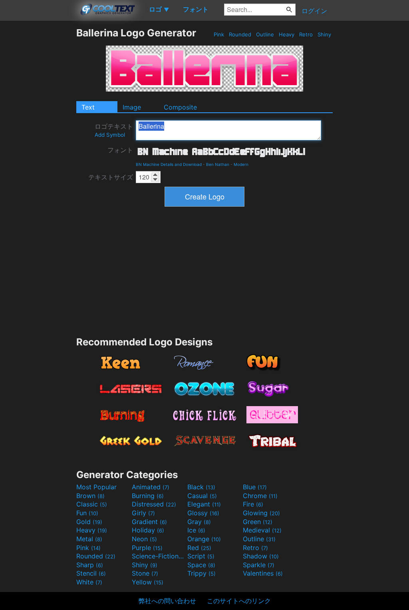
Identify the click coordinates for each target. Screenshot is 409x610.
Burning (148, 496)
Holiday (148, 530)
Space (201, 565)
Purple (147, 548)
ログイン (314, 11)
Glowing (261, 513)
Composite (180, 107)
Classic (91, 504)
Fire (253, 504)
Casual (202, 496)
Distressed (154, 504)
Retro (306, 34)
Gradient (149, 522)
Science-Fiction (158, 556)
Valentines (263, 573)
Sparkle (258, 565)
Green (257, 522)
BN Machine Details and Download (169, 164)
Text (88, 107)
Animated (150, 487)
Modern (241, 164)
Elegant (204, 504)
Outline (265, 34)
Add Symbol (110, 135)
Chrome (260, 496)
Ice (196, 530)
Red (199, 548)
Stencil (91, 573)
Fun (87, 513)
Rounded (240, 34)
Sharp (89, 565)
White (89, 582)
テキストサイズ (110, 177)
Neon (144, 539)
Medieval (262, 530)
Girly (143, 513)
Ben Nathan (217, 164)
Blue (255, 487)
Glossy (203, 513)
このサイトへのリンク (239, 601)
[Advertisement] (38, 147)
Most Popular (96, 487)
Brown (90, 496)
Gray (199, 522)
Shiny (324, 34)
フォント (120, 150)
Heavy (286, 34)
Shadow (261, 556)
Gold (89, 522)
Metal (89, 539)
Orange (204, 539)
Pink (219, 34)
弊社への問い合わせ (167, 601)
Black (201, 487)
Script (200, 556)
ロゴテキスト (114, 130)
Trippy (201, 573)
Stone (145, 573)
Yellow (147, 582)
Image (132, 107)
